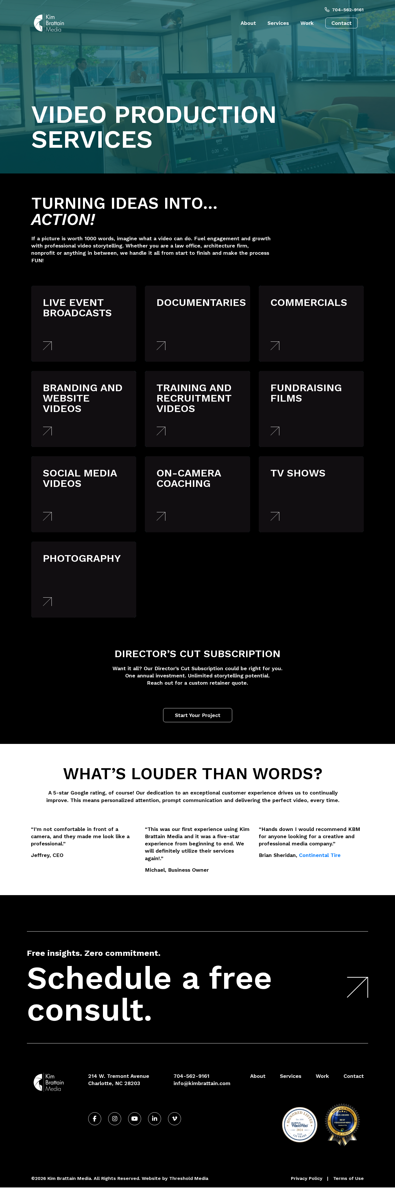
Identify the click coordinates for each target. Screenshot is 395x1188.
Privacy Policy (306, 1178)
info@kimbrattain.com (201, 1083)
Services (278, 23)
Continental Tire (320, 855)
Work (307, 23)
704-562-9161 (347, 9)
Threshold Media (188, 1178)
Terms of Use (348, 1178)
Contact (341, 23)
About (248, 23)
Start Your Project (197, 715)
